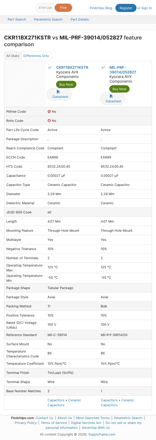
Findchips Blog (101, 8)
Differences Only (36, 56)
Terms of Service (54, 423)
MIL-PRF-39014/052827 (122, 69)
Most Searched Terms (93, 418)
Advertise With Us (96, 428)
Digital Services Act (86, 423)
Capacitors (56, 400)
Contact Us (44, 418)
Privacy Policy (26, 423)
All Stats (12, 56)
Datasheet (60, 97)
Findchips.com (7, 8)
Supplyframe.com (101, 434)
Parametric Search (128, 418)
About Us (64, 418)
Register (126, 8)
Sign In (146, 8)
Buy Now (66, 84)
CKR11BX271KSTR (72, 67)
